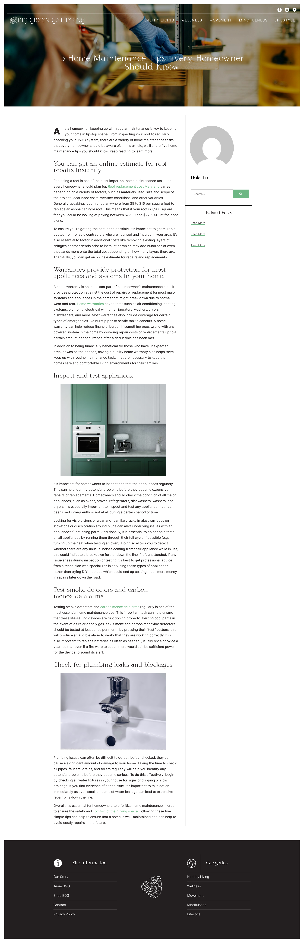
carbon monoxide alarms (119, 607)
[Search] (241, 194)
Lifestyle (285, 20)
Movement (221, 20)
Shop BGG (61, 896)
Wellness (191, 20)
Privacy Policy (64, 914)
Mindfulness (253, 20)
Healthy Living (158, 20)
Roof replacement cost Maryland (134, 186)
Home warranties (90, 304)
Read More (198, 223)
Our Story (60, 877)
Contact (59, 905)
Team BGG (61, 886)
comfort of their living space (115, 811)
